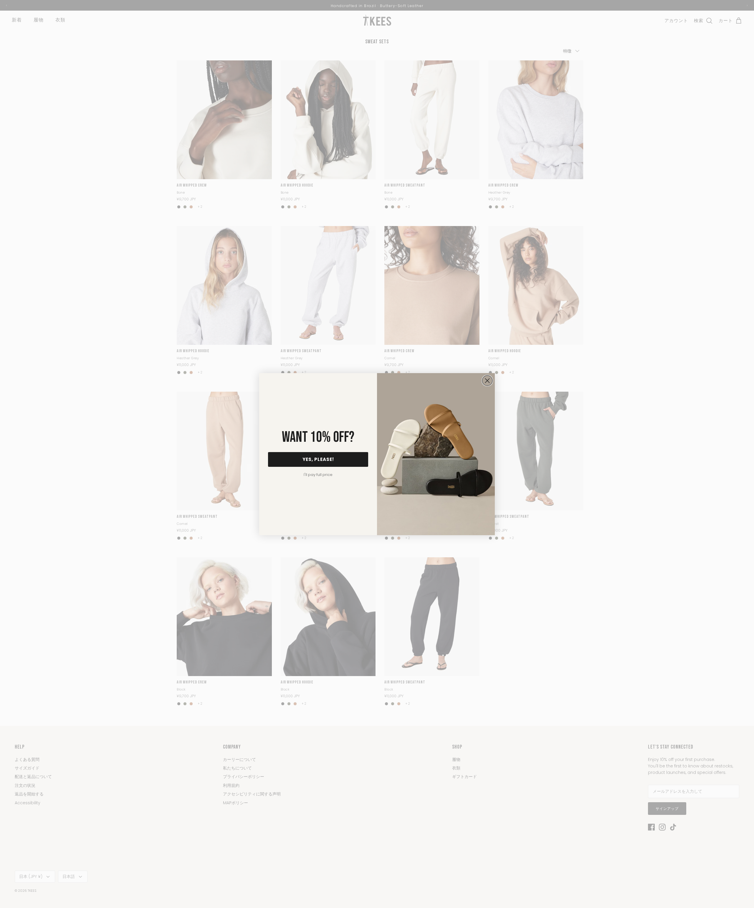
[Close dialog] (487, 380)
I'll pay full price (318, 474)
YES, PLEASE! (318, 459)
